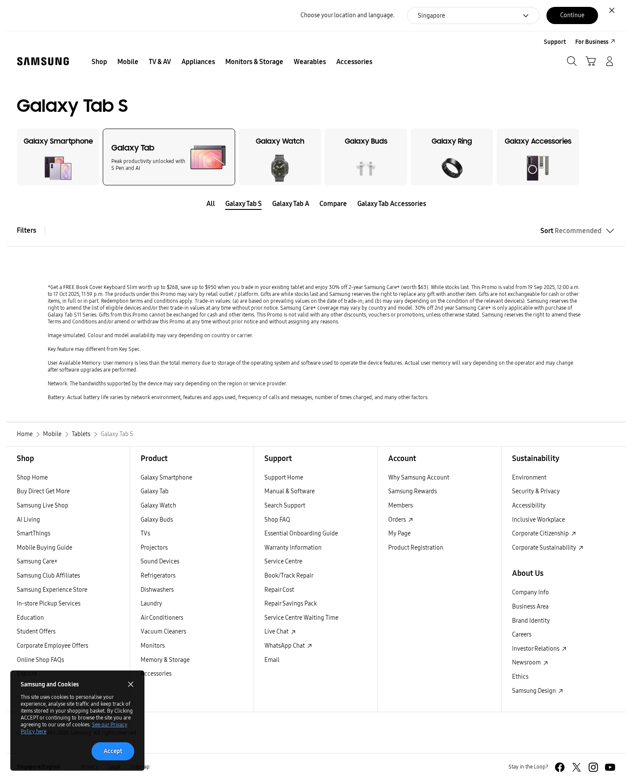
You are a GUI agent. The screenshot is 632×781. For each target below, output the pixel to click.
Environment (529, 477)
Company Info (530, 592)
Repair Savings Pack (290, 603)
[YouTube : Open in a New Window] (610, 767)
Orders (397, 519)
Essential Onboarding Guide (301, 533)
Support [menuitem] (555, 42)
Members (400, 505)
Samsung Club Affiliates (48, 575)
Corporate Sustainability (544, 547)
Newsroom (527, 662)
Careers (521, 634)
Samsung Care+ (37, 561)
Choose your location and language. (347, 15)
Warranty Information (293, 547)
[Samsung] (43, 61)
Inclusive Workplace (538, 519)
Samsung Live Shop (42, 505)
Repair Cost (279, 589)
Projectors (154, 547)
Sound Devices (160, 561)
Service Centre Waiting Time (301, 617)
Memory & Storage (165, 660)
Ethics (520, 676)
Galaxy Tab (155, 491)
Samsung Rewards (412, 491)
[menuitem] (99, 62)
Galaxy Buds (157, 519)
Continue (572, 15)
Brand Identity (531, 620)
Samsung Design (534, 691)
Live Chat (277, 631)
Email (271, 660)
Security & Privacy (536, 491)
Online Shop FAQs (40, 660)
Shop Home (32, 477)
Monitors (153, 645)
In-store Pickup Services (48, 603)
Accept (113, 751)
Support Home (283, 477)
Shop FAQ (277, 519)
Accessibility (529, 505)
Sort (570, 231)
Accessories (156, 673)
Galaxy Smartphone (166, 477)
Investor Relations (536, 648)
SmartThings (33, 533)
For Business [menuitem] (591, 42)
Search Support (284, 505)
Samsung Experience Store (52, 589)
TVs (145, 533)
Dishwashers (157, 589)
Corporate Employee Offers (52, 645)
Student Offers (36, 631)
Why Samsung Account (418, 477)
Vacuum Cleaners (163, 631)
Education (30, 617)
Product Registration (415, 547)
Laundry (151, 603)
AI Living (28, 519)
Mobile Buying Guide (44, 547)
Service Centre (283, 561)
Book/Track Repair (288, 575)
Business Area (530, 606)
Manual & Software (289, 491)
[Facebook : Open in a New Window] (560, 767)
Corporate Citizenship (541, 533)
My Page (399, 533)
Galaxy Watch (158, 505)
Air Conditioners (162, 617)
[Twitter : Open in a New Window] (576, 767)
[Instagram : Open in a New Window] (593, 767)
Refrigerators (158, 575)
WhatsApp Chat (285, 645)
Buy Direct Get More (43, 491)
